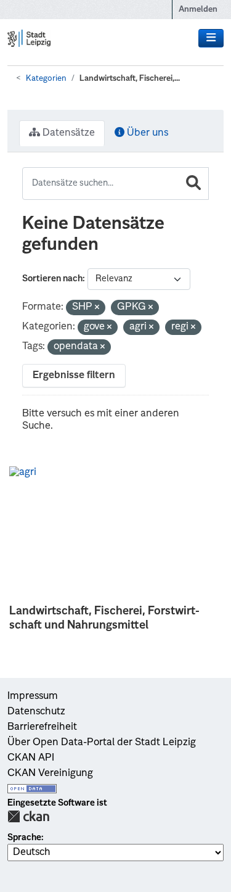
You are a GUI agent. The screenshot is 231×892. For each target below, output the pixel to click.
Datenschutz (36, 712)
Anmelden (198, 10)
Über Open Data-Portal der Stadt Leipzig (101, 743)
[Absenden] (193, 183)
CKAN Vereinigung (50, 773)
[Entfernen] (97, 308)
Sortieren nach (52, 279)
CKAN (28, 816)
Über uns (146, 133)
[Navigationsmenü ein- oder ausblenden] (211, 38)
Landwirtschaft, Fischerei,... (129, 79)
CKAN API (30, 758)
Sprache (24, 837)
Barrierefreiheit (42, 727)
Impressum (32, 696)
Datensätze (67, 133)
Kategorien (46, 79)
